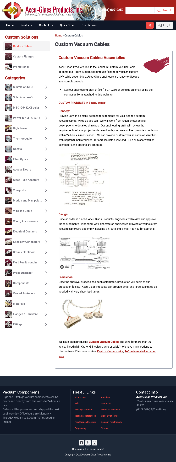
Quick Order (67, 25)
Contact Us (46, 25)
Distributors (89, 25)
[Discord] (81, 442)
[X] (88, 442)
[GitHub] (94, 442)
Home (10, 25)
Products (26, 25)
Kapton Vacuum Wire (110, 351)
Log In (167, 25)
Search (167, 10)
